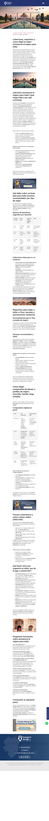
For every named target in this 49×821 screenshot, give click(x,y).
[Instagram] (23, 757)
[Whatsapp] (46, 723)
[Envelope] (21, 757)
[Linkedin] (25, 757)
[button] (43, 3)
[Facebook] (28, 757)
